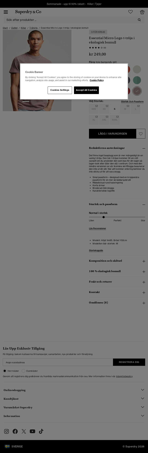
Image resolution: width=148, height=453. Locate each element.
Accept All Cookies (86, 90)
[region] (74, 81)
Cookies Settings (59, 90)
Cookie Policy (97, 80)
